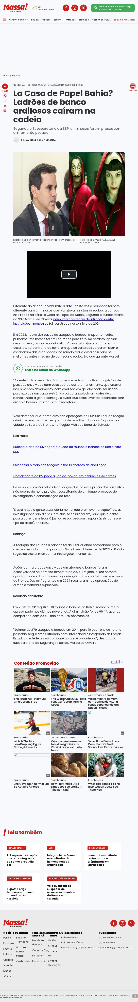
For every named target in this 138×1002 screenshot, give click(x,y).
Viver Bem (9, 965)
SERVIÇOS (84, 19)
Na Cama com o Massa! (21, 951)
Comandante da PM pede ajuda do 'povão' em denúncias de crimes (64, 476)
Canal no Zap (40, 950)
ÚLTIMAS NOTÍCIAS (18, 19)
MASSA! (52, 940)
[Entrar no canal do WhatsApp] (18, 368)
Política (7, 954)
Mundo (7, 971)
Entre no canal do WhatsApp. (48, 370)
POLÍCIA (35, 19)
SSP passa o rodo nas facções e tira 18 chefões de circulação (59, 465)
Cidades (8, 960)
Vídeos (7, 976)
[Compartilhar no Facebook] (5, 102)
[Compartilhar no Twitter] (5, 106)
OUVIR (5, 91)
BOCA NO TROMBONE (124, 19)
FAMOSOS (71, 19)
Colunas (22, 933)
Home (7, 75)
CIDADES (46, 19)
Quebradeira (23, 961)
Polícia (16, 75)
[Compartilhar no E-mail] (5, 111)
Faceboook (38, 961)
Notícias (9, 933)
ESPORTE (58, 19)
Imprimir (133, 90)
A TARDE (52, 946)
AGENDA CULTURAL (101, 19)
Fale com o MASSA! (40, 934)
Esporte (7, 948)
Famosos (8, 943)
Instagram (38, 955)
